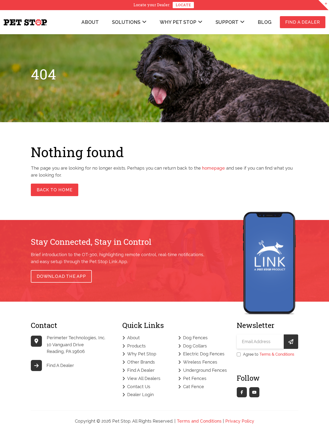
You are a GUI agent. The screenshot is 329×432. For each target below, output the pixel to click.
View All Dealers (143, 378)
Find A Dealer (302, 22)
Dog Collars (195, 345)
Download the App (61, 276)
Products (136, 345)
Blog (264, 22)
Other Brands (141, 362)
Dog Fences (195, 337)
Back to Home (54, 189)
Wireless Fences (200, 362)
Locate (183, 5)
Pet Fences (194, 378)
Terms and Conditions (199, 421)
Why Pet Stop (178, 22)
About (90, 22)
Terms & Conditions (276, 354)
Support (227, 22)
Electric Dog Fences (203, 353)
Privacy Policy (239, 421)
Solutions (126, 22)
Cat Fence (193, 386)
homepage (213, 168)
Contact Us (138, 386)
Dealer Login (140, 394)
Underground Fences (205, 370)
